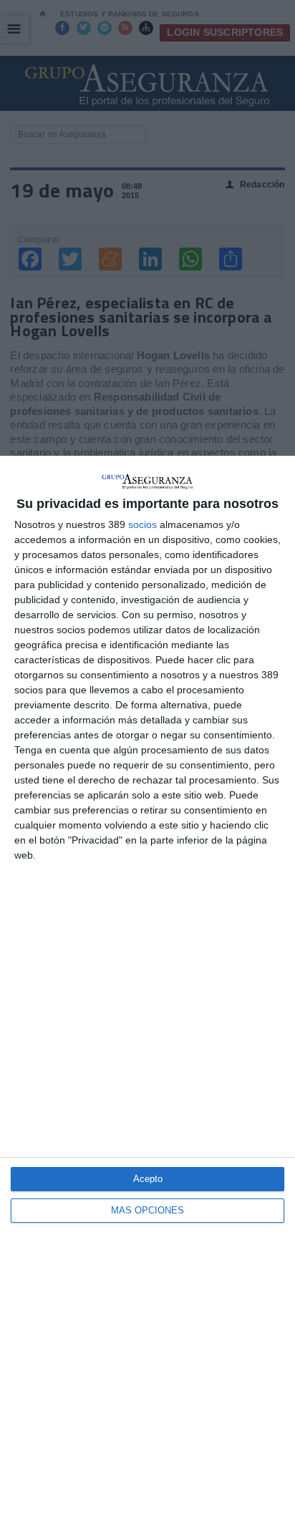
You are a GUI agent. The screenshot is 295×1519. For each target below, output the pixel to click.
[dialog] (147, 987)
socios (142, 524)
